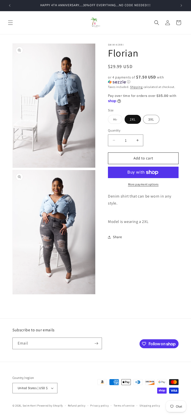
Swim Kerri (30, 405)
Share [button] (117, 237)
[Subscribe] (96, 343)
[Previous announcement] (9, 5)
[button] (10, 22)
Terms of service (124, 405)
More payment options (143, 184)
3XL (151, 119)
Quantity (114, 130)
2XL (133, 119)
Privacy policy (99, 405)
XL (117, 120)
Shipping (136, 87)
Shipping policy (150, 405)
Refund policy (77, 405)
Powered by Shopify (50, 405)
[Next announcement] (181, 5)
